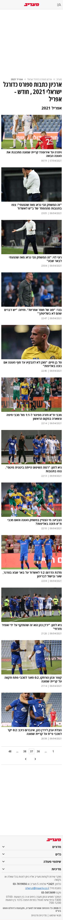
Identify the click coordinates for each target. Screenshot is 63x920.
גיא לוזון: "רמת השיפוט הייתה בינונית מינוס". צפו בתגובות (33, 469)
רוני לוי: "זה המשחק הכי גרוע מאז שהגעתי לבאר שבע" (35, 259)
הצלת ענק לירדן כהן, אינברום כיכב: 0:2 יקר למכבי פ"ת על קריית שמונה (35, 732)
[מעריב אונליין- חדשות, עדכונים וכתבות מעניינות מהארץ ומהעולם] (31, 4)
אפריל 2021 (17, 79)
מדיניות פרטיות (39, 915)
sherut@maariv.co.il (37, 888)
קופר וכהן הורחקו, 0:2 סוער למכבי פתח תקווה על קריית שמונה (33, 679)
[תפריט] (60, 5)
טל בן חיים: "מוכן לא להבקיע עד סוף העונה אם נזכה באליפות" (33, 364)
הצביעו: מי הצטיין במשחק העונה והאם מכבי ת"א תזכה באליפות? (34, 521)
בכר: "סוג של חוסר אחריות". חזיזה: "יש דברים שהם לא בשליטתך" (33, 311)
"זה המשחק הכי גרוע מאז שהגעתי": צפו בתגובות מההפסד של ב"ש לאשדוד (36, 206)
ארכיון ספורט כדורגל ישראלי (39, 79)
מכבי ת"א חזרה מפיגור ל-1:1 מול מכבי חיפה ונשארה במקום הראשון (34, 416)
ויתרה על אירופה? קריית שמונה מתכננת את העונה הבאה (34, 154)
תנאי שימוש (55, 915)
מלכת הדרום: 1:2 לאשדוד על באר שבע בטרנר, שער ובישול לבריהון (32, 574)
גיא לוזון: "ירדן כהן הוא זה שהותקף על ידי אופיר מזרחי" (32, 627)
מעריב (59, 79)
